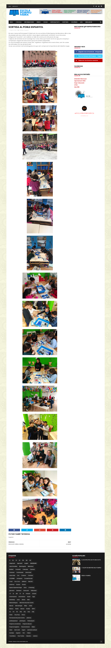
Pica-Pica (17, 615)
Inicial (28, 596)
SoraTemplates (23, 641)
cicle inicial (28, 572)
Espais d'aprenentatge (15, 587)
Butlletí (11, 569)
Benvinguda (22, 566)
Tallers (29, 633)
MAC (28, 599)
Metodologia (18, 605)
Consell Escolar (28, 578)
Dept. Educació (79, 83)
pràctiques (22, 621)
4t (19, 560)
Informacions (29, 22)
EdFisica (24, 581)
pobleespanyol (13, 621)
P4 (13, 611)
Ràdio (33, 627)
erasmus (11, 584)
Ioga (33, 596)
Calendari (25, 569)
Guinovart (26, 590)
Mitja (25, 605)
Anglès (26, 563)
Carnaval (11, 572)
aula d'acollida (13, 566)
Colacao (23, 575)
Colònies (74, 22)
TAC (24, 633)
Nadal (16, 608)
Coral (10, 581)
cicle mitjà (12, 575)
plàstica (29, 618)
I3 (13, 593)
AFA (81, 22)
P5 (17, 611)
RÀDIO (39, 22)
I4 (20, 593)
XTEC (76, 85)
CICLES (45, 22)
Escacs (18, 584)
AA (30, 560)
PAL (25, 611)
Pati (29, 611)
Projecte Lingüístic (14, 627)
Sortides (65, 22)
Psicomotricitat (25, 627)
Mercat (11, 605)
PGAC (10, 615)
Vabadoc (28, 636)
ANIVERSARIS (33, 563)
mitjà (30, 605)
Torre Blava (12, 636)
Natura (22, 608)
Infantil (34, 593)
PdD (33, 611)
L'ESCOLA (18, 22)
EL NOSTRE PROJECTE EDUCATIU (91, 560)
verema (35, 636)
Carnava (32, 569)
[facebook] (94, 6)
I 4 (10, 593)
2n (13, 560)
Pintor (23, 615)
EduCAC (30, 581)
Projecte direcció (27, 624)
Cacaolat (18, 569)
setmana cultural (32, 630)
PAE (21, 611)
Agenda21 (19, 563)
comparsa (19, 578)
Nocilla (28, 608)
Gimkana (18, 590)
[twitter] (96, 6)
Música (11, 608)
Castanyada (19, 572)
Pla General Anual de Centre (17, 618)
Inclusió (28, 593)
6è (26, 560)
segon (23, 630)
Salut (10, 630)
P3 (10, 611)
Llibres (23, 599)
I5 (23, 593)
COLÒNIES (12, 578)
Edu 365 (76, 87)
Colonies (30, 575)
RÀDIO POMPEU (86, 575)
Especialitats (55, 22)
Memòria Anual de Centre (26, 602)
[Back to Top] (101, 641)
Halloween (34, 590)
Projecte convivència (15, 624)
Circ (18, 575)
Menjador (88, 22)
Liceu (18, 599)
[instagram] (101, 6)
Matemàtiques (13, 602)
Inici (10, 6)
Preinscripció (31, 621)
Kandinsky (12, 599)
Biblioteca (30, 566)
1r (9, 560)
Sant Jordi (17, 630)
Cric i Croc (17, 581)
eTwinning (31, 587)
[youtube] (99, 6)
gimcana (11, 590)
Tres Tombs (21, 636)
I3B (17, 593)
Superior (26, 30)
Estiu (25, 587)
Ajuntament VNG (80, 81)
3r (16, 560)
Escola (24, 584)
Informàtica (22, 596)
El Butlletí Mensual (80, 79)
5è (23, 560)
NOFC (33, 608)
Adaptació (12, 563)
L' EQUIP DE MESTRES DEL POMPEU (91, 568)
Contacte (15, 6)
